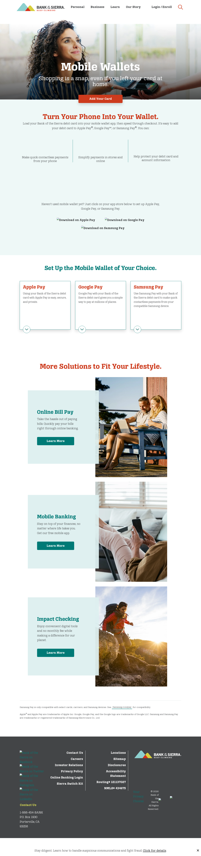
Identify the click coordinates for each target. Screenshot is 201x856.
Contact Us (28, 805)
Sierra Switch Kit (70, 784)
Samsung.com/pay (122, 707)
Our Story (133, 7)
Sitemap (119, 759)
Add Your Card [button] (100, 99)
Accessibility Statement (116, 773)
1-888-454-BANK (31, 812)
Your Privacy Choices (138, 796)
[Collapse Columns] (26, 329)
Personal (77, 7)
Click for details (154, 850)
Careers (77, 759)
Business (97, 7)
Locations (118, 753)
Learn (115, 7)
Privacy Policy (72, 771)
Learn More (56, 441)
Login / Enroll (162, 7)
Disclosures (117, 765)
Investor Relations (69, 765)
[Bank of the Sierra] (41, 6)
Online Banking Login (66, 777)
